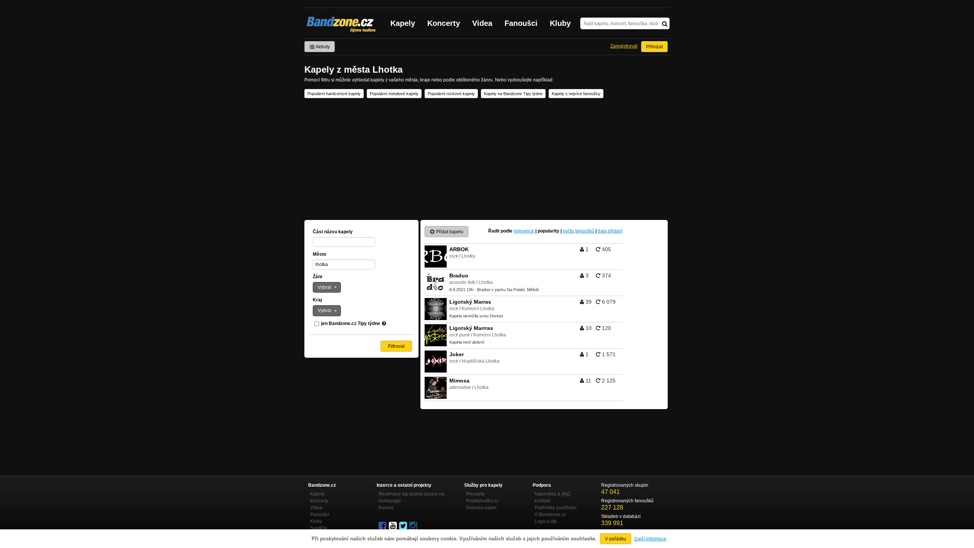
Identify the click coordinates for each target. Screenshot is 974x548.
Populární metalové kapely (394, 93)
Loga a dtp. (546, 521)
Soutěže (318, 528)
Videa (482, 23)
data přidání (610, 231)
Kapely (402, 23)
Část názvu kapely (333, 231)
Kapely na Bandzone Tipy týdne (513, 93)
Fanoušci (521, 23)
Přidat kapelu (449, 231)
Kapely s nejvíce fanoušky (576, 93)
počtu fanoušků (578, 231)
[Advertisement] (487, 159)
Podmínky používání (555, 507)
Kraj (317, 300)
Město (319, 254)
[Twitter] (403, 526)
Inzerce (386, 507)
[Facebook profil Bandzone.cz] (383, 526)
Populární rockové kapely (451, 93)
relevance (524, 231)
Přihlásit (654, 46)
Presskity (475, 494)
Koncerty (443, 23)
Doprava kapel (481, 507)
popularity (548, 231)
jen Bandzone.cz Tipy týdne (350, 323)
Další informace (650, 539)
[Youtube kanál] (393, 526)
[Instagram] (414, 526)
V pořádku (615, 539)
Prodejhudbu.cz (482, 500)
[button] (327, 287)
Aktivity (322, 46)
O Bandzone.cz (550, 514)
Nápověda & (552, 494)
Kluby (560, 23)
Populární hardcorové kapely (334, 93)
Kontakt (542, 500)
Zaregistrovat (623, 46)
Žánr (318, 276)
